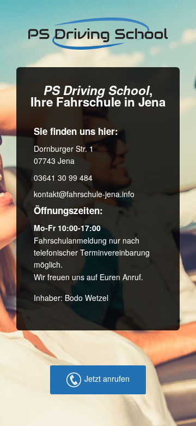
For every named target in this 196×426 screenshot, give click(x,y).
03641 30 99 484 (63, 177)
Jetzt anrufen (107, 378)
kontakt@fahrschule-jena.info (84, 193)
